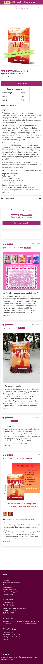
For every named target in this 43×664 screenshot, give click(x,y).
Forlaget (6, 580)
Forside (5, 578)
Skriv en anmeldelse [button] (21, 223)
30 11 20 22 (12, 610)
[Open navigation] (3, 8)
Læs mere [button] (6, 315)
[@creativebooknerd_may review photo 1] (21, 271)
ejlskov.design (32, 657)
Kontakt (5, 585)
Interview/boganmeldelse (11, 582)
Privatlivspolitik (8, 594)
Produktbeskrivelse (8, 106)
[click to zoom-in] (38, 29)
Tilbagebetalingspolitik (10, 592)
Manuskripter (7, 587)
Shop (7, 2)
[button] (6, 71)
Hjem (2, 17)
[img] (8, 244)
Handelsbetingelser (9, 589)
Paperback (8, 17)
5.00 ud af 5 (27, 215)
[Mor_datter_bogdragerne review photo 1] (21, 487)
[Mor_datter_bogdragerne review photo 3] (10, 513)
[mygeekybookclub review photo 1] (21, 358)
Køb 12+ (5, 100)
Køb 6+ (4, 96)
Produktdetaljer (7, 198)
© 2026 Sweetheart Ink (9, 657)
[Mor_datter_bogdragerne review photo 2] (5, 513)
